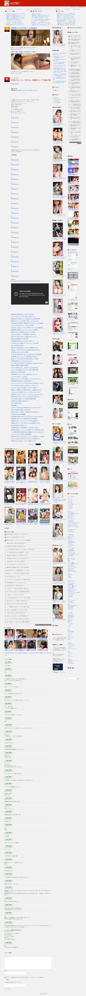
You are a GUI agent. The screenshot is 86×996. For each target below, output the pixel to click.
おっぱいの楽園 (71, 384)
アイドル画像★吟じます (72, 563)
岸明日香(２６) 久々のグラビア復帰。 (20, 352)
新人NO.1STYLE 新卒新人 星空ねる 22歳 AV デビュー (59, 179)
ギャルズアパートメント (72, 648)
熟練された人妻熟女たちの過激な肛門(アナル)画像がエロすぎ (26, 390)
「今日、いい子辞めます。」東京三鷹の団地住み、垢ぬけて (21, 482)
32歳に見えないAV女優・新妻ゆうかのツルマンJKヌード (60, 72)
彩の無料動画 (70, 434)
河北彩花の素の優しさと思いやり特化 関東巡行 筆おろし (59, 161)
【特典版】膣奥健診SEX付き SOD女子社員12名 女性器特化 (45, 524)
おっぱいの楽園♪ (71, 587)
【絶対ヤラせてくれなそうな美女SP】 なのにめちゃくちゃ (59, 295)
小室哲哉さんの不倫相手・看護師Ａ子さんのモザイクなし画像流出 (27, 323)
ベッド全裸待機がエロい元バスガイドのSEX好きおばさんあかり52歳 (59, 78)
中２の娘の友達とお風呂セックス (19, 425)
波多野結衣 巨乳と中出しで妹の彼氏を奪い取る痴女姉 (24, 418)
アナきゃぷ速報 (71, 562)
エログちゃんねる (71, 479)
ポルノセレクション (72, 581)
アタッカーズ (70, 622)
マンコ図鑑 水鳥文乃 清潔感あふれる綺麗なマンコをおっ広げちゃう (27, 432)
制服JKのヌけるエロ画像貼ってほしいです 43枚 (23, 332)
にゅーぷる (70, 269)
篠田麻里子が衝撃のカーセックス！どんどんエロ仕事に (24, 330)
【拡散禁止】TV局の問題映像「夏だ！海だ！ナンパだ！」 (59, 462)
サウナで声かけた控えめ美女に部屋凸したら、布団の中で (21, 504)
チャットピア (70, 646)
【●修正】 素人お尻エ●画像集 (18, 414)
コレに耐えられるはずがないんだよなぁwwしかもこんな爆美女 (59, 257)
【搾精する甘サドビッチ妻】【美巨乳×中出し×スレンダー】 (59, 333)
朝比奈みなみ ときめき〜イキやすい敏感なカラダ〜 (23, 441)
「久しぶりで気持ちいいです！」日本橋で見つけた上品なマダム (59, 582)
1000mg (69, 419)
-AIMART (69, 608)
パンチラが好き (71, 545)
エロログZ (70, 546)
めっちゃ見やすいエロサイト (73, 554)
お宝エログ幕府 (43, 993)
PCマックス (70, 652)
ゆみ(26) (54, 419)
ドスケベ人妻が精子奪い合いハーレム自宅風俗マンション (59, 143)
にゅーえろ (70, 290)
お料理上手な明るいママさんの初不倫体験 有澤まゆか (10, 524)
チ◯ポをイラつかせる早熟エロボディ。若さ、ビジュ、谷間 (59, 276)
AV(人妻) (55, 101)
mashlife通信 (70, 570)
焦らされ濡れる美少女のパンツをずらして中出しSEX (59, 481)
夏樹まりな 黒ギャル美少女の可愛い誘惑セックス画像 (24, 358)
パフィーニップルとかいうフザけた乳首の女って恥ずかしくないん (27, 383)
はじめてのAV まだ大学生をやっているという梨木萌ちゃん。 (26, 438)
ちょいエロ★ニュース (72, 504)
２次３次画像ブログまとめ (73, 300)
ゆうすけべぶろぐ (71, 444)
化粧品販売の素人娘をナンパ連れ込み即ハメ (22, 381)
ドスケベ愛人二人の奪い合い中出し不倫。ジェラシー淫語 (21, 465)
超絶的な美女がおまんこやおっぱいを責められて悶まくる (25, 396)
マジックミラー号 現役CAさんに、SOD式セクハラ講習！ (33, 524)
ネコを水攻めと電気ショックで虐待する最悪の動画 (23, 398)
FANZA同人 (70, 662)
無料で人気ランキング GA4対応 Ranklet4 (42, 624)
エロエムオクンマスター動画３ (74, 592)
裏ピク (69, 560)
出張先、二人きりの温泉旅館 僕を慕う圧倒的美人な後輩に (9, 465)
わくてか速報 (70, 549)
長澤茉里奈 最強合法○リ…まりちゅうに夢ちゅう (22, 341)
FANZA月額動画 (71, 631)
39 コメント (31, 444)
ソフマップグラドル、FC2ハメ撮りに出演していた (23, 316)
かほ (53, 365)
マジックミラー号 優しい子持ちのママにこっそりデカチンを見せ (22, 524)
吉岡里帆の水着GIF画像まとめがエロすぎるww (22, 314)
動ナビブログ (73, 489)
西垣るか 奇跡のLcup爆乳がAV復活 (19, 365)
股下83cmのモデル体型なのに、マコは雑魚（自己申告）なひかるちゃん (59, 539)
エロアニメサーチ (71, 593)
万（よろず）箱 (71, 350)
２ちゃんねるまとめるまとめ (73, 522)
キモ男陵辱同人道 (71, 550)
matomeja (70, 330)
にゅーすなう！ (71, 503)
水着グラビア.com (71, 566)
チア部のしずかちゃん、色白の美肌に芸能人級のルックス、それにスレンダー (59, 443)
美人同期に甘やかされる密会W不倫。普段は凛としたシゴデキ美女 (59, 238)
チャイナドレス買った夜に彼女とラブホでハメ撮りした (24, 387)
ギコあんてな (70, 520)
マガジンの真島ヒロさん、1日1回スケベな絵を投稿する (24, 367)
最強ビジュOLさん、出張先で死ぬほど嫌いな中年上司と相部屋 (59, 197)
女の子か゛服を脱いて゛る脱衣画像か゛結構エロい (23, 334)
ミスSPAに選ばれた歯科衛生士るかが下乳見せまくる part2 (59, 82)
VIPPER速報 (70, 530)
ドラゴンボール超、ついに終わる (19, 376)
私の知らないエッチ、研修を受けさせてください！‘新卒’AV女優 (59, 45)
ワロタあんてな (71, 279)
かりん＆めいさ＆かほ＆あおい (59, 379)
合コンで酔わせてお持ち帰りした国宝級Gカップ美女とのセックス (27, 363)
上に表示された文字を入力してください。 (13, 982)
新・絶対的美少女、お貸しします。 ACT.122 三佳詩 (59, 314)
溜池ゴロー (70, 621)
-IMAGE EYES (70, 609)
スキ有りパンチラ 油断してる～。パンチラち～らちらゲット (25, 392)
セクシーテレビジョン (72, 567)
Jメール (69, 655)
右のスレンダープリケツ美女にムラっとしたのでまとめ (59, 66)
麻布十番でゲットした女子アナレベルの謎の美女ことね (59, 57)
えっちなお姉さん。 (72, 364)
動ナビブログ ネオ (71, 559)
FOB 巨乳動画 (70, 606)
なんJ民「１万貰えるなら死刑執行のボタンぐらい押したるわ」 (26, 407)
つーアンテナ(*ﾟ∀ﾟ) (72, 518)
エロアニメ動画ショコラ (72, 585)
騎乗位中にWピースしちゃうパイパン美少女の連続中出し (25, 421)
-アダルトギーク (71, 595)
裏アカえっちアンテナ (72, 526)
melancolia (70, 543)
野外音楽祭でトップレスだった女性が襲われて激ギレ (24, 356)
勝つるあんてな (71, 310)
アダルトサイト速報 (72, 524)
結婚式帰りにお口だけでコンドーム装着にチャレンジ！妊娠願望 (59, 601)
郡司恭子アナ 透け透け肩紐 (18, 372)
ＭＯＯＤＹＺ (70, 614)
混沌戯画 (69, 555)
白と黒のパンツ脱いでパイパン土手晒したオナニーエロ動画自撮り (27, 327)
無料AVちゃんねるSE (72, 464)
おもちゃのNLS (71, 663)
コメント (6, 956)
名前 (5, 970)
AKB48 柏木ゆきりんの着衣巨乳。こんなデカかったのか (24, 427)
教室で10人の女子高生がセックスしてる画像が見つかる (24, 347)
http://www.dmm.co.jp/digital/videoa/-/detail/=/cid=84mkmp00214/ (25, 281)
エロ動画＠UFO (71, 591)
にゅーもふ (70, 259)
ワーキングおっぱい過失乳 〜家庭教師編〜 (21, 434)
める (53, 392)
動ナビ (69, 489)
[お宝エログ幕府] (12, 5)
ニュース (77, 479)
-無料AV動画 (70, 596)
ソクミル (16, 73)
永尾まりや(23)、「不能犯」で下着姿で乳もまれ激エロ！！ (25, 412)
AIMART (54, 671)
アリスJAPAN (70, 623)
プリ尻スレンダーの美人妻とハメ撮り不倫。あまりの (10, 504)
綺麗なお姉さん (71, 541)
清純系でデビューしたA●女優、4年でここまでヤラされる (25, 321)
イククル (69, 654)
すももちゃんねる (71, 547)
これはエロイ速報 (71, 553)
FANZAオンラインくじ (72, 660)
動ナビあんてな (71, 517)
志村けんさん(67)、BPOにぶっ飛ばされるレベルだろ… (24, 336)
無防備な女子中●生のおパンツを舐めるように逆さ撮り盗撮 (25, 318)
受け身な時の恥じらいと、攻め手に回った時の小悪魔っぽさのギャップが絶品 (59, 501)
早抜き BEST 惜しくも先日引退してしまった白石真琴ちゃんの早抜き (27, 436)
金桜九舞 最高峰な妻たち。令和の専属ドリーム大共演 (33, 482)
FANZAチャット (71, 643)
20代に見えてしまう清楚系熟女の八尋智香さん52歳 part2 (59, 74)
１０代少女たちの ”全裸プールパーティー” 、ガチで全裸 (24, 343)
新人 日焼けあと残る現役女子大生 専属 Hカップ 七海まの (9, 482)
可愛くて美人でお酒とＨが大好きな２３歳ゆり (23, 52)
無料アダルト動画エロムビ (73, 605)
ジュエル (69, 647)
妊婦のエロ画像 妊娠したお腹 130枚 (19, 338)
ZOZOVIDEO (70, 601)
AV (11, 78)
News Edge (70, 505)
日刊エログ (70, 394)
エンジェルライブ (71, 644)
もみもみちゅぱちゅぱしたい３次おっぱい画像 (22, 325)
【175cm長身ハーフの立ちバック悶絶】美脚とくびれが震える (33, 504)
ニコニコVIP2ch (71, 532)
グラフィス (70, 618)
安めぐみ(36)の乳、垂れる (17, 345)
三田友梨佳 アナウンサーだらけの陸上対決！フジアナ (24, 374)
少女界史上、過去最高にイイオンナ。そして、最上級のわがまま (59, 215)
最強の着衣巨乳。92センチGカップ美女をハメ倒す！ (26, 90)
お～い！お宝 (70, 564)
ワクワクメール (71, 656)
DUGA (69, 635)
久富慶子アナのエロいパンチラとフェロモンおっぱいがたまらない (27, 394)
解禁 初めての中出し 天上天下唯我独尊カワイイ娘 (33, 465)
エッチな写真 (70, 454)
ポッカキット (70, 409)
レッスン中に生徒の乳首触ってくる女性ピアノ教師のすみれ (59, 63)
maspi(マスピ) (70, 551)
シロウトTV (70, 634)
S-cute (69, 626)
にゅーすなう (70, 340)
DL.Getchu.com (71, 637)
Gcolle (69, 638)
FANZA (15, 49)
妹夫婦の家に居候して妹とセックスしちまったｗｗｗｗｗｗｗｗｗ (27, 416)
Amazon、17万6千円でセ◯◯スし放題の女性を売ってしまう (26, 350)
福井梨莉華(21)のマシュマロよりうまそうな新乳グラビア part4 (59, 69)
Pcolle (69, 639)
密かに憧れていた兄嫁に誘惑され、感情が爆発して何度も (45, 504)
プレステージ (70, 613)
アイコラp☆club (71, 602)
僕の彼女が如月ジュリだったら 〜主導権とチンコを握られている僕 (27, 429)
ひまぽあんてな (71, 521)
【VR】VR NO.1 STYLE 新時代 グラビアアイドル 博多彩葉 (45, 482)
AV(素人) (55, 99)
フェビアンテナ (71, 320)
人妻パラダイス (71, 620)
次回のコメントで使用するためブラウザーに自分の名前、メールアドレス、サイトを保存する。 (24, 977)
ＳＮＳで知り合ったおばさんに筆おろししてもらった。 (24, 385)
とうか (54, 352)
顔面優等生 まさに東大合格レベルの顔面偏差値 (24, 28)
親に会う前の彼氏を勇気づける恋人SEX (20, 409)
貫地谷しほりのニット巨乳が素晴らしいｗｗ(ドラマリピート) (26, 378)
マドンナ (69, 625)
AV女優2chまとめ (71, 542)
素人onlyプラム (71, 617)
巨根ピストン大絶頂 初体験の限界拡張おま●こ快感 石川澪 (45, 465)
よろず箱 (69, 508)
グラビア (56, 102)
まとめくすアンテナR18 (72, 525)
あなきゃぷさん (71, 568)
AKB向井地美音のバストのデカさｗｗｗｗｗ (22, 361)
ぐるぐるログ (70, 507)
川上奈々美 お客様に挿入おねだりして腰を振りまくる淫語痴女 (26, 354)
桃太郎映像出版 (71, 616)
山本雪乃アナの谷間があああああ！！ (20, 401)
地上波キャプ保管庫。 (72, 571)
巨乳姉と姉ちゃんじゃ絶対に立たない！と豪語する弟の (59, 520)
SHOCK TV (70, 578)
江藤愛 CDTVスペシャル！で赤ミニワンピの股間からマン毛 (25, 423)
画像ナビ (69, 374)
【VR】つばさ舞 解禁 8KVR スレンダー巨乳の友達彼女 (59, 124)
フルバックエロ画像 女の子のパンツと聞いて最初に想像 (24, 370)
